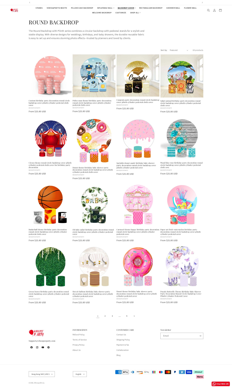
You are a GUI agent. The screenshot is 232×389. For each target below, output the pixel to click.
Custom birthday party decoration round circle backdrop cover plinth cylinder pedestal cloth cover (49, 103)
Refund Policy (79, 334)
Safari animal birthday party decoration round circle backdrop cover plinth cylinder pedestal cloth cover (180, 103)
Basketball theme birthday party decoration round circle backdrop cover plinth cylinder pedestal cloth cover (48, 231)
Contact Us (121, 334)
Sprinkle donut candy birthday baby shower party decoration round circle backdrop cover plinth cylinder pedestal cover (136, 165)
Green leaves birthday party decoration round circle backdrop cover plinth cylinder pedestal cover (49, 294)
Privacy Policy (78, 345)
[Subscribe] (200, 336)
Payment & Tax (123, 345)
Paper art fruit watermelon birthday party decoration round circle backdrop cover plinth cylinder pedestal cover (180, 231)
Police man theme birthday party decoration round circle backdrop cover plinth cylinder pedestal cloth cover (92, 103)
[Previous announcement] (30, 2)
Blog (118, 355)
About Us (77, 350)
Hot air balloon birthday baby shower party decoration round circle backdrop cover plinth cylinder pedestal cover (93, 294)
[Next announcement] (202, 2)
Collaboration (123, 350)
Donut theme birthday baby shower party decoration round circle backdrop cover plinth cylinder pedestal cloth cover (93, 170)
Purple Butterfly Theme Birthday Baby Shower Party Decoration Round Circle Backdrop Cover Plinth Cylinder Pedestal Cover (180, 294)
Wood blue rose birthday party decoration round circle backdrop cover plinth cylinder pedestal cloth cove (181, 165)
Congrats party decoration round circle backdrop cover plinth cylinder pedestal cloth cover (138, 101)
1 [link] (97, 316)
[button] (105, 8)
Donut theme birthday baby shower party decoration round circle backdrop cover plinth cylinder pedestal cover (137, 293)
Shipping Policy (123, 339)
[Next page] (134, 316)
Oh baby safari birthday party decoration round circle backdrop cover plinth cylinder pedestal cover (93, 232)
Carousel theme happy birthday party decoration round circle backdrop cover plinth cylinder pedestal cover (138, 231)
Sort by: (164, 50)
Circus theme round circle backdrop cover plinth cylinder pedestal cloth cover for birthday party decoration (50, 165)
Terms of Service (80, 339)
